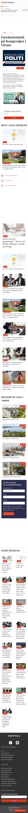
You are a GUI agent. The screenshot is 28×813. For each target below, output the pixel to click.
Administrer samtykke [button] (6, 759)
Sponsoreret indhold (6, 785)
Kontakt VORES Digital (6, 757)
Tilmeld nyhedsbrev (20, 810)
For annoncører (5, 753)
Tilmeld (14, 118)
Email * (5, 494)
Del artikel (19, 68)
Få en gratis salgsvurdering (8, 781)
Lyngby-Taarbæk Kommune (8, 779)
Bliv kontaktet (8, 514)
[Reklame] (14, 98)
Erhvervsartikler (5, 777)
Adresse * (5, 500)
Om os (2, 751)
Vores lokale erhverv (6, 770)
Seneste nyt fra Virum (6, 768)
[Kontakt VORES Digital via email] (17, 742)
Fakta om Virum (5, 775)
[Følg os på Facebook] (10, 742)
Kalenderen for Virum (6, 772)
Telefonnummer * (7, 488)
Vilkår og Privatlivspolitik (7, 755)
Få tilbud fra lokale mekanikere (9, 783)
